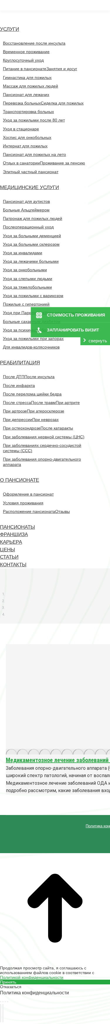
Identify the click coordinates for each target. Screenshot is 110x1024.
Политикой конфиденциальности (31, 977)
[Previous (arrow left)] (0, 1013)
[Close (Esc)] (0, 1001)
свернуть (98, 340)
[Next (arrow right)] (3, 1013)
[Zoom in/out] (7, 1001)
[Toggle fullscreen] (5, 1001)
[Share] (3, 1001)
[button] (44, 16)
